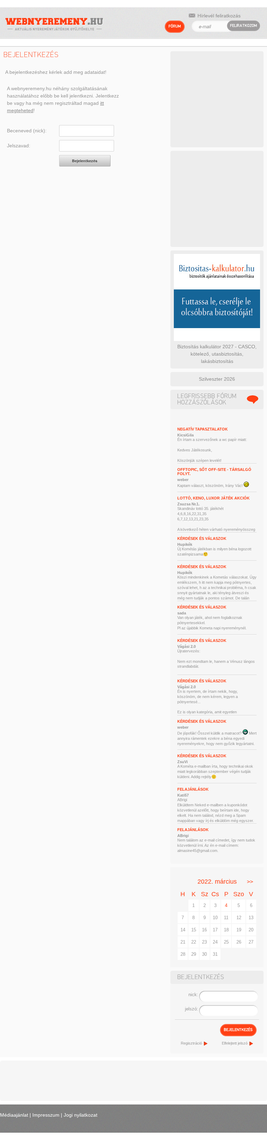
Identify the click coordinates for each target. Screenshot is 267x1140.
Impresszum (45, 1115)
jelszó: (191, 1008)
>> (250, 882)
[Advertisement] (220, 98)
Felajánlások (193, 789)
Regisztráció (191, 1043)
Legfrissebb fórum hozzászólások (206, 399)
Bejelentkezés (238, 1030)
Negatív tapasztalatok (202, 429)
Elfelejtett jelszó (235, 1043)
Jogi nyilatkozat (80, 1115)
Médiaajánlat (14, 1115)
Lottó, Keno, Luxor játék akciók (213, 498)
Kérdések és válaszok (201, 538)
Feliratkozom (243, 26)
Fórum (175, 26)
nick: (193, 994)
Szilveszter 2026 (217, 379)
